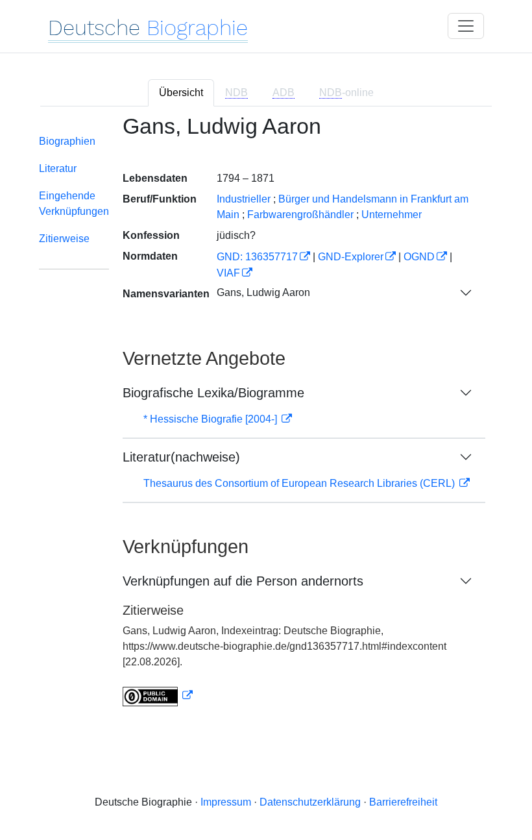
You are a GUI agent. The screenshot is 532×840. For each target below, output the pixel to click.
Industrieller (244, 198)
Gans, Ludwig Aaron (263, 292)
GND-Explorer (350, 256)
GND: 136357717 (257, 256)
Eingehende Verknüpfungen (74, 203)
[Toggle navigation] (466, 26)
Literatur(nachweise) (181, 457)
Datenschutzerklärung (310, 802)
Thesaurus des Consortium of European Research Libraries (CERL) (300, 483)
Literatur (58, 168)
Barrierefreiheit (403, 802)
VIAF (228, 272)
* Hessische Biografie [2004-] (211, 419)
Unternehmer (391, 214)
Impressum (225, 802)
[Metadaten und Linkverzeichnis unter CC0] (158, 695)
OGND (419, 256)
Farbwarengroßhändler (300, 214)
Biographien (67, 141)
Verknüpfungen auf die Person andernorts (243, 581)
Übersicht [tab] (181, 92)
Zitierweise (64, 238)
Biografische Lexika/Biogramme (213, 393)
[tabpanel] (266, 418)
